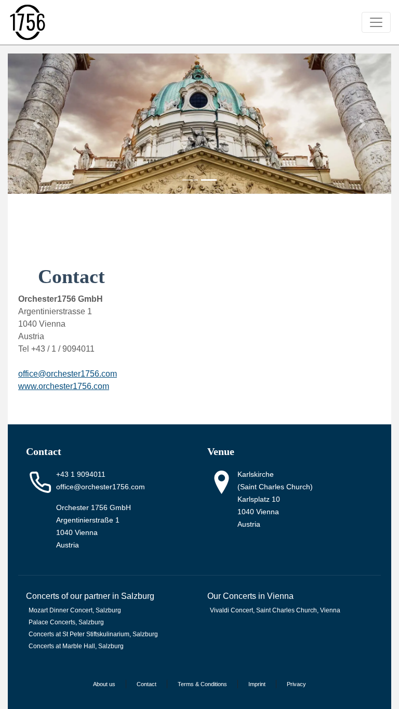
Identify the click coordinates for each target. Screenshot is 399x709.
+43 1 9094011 (80, 474)
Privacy (296, 684)
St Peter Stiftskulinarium (95, 634)
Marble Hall (78, 646)
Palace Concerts (52, 622)
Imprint (256, 684)
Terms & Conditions (202, 684)
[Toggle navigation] (376, 22)
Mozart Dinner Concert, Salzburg (75, 610)
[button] (36, 123)
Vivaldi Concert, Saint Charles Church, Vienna (275, 610)
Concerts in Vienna (258, 596)
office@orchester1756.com (100, 487)
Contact (146, 684)
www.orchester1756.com (63, 386)
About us (104, 684)
